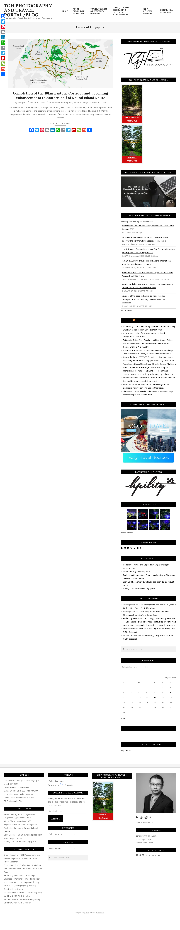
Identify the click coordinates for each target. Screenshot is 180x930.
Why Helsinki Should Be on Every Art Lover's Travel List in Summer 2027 (148, 227)
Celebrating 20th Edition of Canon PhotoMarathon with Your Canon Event (23, 868)
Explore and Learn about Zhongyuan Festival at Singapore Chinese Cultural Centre (21, 828)
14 (155, 697)
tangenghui (143, 817)
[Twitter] (3, 21)
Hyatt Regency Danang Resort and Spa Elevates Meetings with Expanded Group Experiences (148, 251)
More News (126, 310)
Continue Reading (60, 123)
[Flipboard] (3, 58)
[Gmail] (3, 68)
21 (155, 702)
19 (139, 702)
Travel (103, 102)
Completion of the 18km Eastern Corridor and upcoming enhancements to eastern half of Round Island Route (60, 95)
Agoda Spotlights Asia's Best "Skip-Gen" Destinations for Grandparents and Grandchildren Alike (147, 286)
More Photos (127, 532)
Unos (87, 912)
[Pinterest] (3, 26)
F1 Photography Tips (13, 801)
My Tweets (126, 750)
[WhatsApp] (3, 42)
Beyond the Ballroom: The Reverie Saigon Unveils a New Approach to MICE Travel (147, 274)
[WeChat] (3, 63)
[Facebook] (3, 16)
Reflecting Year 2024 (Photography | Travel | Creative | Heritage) (21, 885)
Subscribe (55, 818)
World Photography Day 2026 (136, 571)
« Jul (123, 718)
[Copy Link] (3, 47)
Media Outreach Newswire (149, 320)
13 (147, 697)
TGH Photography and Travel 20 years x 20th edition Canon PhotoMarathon (22, 858)
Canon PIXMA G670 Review (16, 787)
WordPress (100, 912)
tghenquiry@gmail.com (146, 835)
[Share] (3, 74)
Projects (87, 102)
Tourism (95, 102)
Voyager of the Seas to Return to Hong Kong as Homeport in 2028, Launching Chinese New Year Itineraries (144, 299)
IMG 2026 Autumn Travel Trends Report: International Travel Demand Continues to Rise (146, 262)
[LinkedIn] (3, 37)
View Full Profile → (144, 822)
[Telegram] (3, 53)
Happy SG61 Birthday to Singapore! (139, 588)
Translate (69, 785)
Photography (67, 102)
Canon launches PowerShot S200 (19, 797)
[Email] (3, 32)
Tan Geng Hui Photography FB (148, 728)
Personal (56, 102)
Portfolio (78, 102)
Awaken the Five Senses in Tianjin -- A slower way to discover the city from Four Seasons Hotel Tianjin (145, 239)
